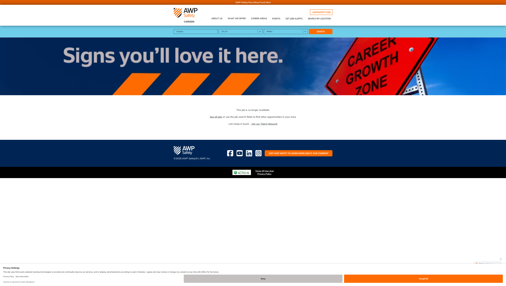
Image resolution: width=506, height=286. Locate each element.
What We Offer (237, 18)
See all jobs (216, 116)
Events (276, 18)
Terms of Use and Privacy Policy (264, 172)
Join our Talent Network (264, 123)
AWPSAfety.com (321, 12)
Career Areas (259, 18)
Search (321, 31)
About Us (216, 18)
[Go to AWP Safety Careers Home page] (186, 15)
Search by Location (319, 18)
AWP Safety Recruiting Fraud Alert (253, 2)
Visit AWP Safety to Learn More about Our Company (298, 153)
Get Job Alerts (294, 18)
